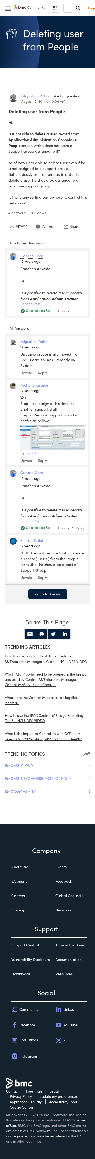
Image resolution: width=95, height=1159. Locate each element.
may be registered (51, 1136)
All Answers (19, 328)
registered (20, 1136)
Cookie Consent (22, 1107)
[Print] (41, 634)
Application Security (26, 1101)
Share (74, 226)
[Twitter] (53, 634)
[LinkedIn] (64, 634)
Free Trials (34, 1091)
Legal (54, 1091)
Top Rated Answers (26, 242)
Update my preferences (58, 1096)
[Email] (30, 634)
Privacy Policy (21, 1096)
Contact (12, 1091)
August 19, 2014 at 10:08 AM (43, 101)
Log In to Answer (47, 593)
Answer (48, 226)
